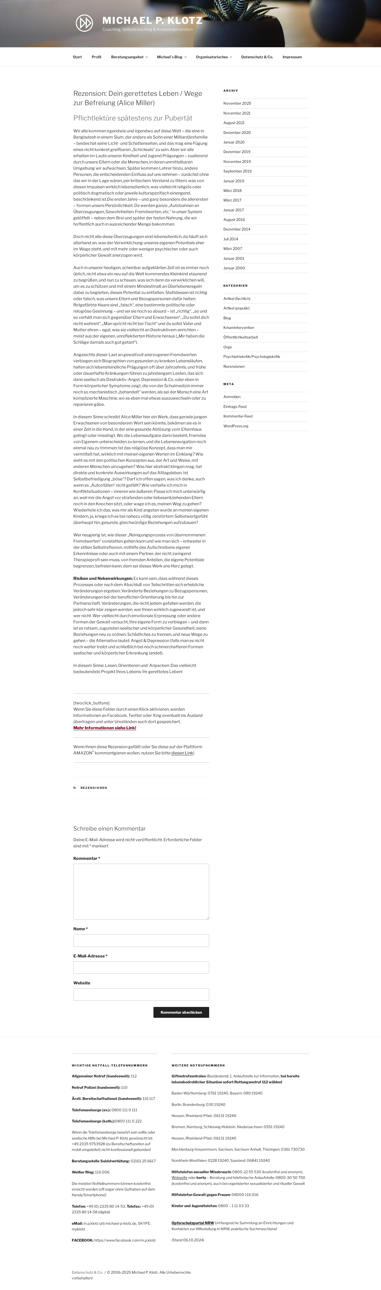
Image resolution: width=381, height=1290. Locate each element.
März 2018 (232, 190)
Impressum (292, 57)
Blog (227, 318)
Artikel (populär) (236, 308)
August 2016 (234, 219)
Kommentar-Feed (237, 416)
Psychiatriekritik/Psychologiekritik (251, 356)
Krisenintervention (238, 327)
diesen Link (182, 753)
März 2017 (232, 200)
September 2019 (237, 171)
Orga (227, 347)
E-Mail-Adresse (90, 956)
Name (80, 928)
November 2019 (237, 161)
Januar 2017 (233, 210)
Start (77, 57)
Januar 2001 (233, 258)
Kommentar (86, 858)
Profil (96, 57)
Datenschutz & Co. (257, 57)
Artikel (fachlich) (236, 298)
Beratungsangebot (127, 57)
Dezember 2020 (237, 132)
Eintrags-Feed (234, 406)
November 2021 (237, 113)
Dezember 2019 (236, 151)
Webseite (179, 1177)
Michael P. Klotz (152, 20)
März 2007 (232, 248)
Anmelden (232, 396)
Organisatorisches (212, 57)
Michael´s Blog (169, 57)
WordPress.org (235, 426)
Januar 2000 (234, 268)
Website (81, 983)
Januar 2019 (233, 181)
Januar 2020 (234, 142)
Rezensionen (94, 788)
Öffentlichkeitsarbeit (240, 337)
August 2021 (234, 122)
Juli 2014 (230, 239)
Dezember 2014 (236, 229)
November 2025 (237, 103)
